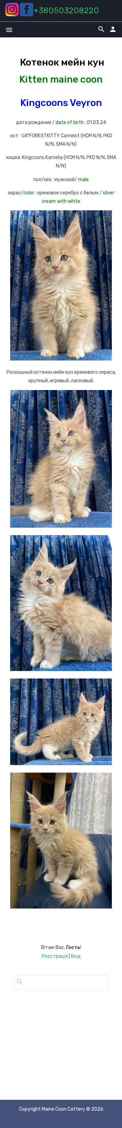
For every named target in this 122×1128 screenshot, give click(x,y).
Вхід (76, 956)
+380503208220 (66, 10)
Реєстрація (55, 956)
